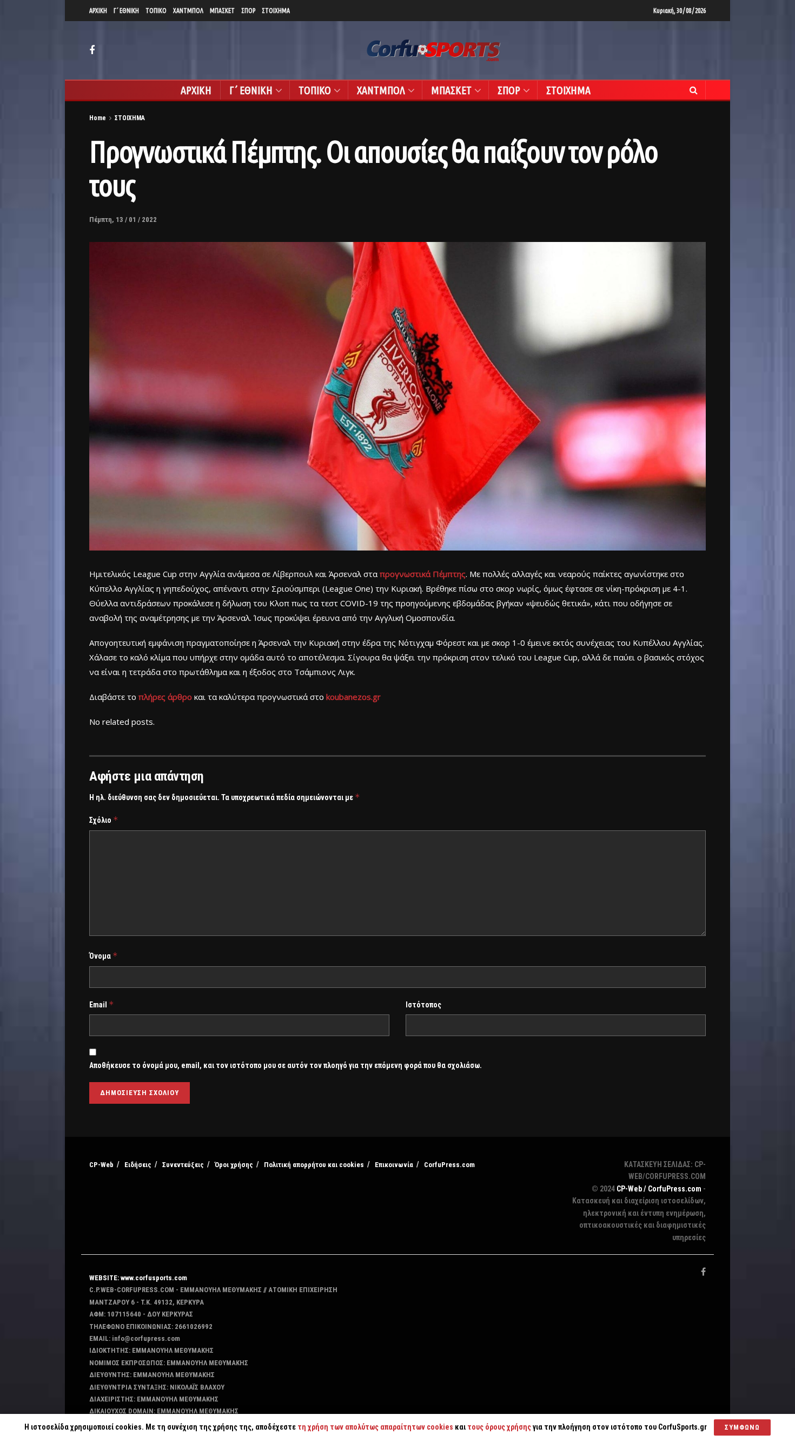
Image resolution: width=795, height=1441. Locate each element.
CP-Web (101, 1165)
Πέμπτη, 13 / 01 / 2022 (123, 219)
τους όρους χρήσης (500, 1427)
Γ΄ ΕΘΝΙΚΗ (126, 10)
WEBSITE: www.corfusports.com (138, 1278)
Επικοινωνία (394, 1165)
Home (97, 118)
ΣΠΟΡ (248, 10)
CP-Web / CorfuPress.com (659, 1188)
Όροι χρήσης (234, 1165)
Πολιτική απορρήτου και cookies (314, 1165)
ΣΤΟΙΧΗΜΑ (276, 10)
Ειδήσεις (137, 1165)
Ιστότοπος (423, 1004)
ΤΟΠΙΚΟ (156, 10)
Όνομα (103, 956)
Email (101, 1004)
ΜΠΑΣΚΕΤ (222, 10)
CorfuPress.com (449, 1165)
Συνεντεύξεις (183, 1165)
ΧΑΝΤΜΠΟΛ (188, 10)
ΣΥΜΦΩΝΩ (742, 1427)
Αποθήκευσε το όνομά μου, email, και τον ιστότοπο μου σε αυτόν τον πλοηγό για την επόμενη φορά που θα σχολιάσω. (285, 1065)
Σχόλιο (103, 820)
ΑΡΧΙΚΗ (98, 10)
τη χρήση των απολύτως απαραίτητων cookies (375, 1427)
